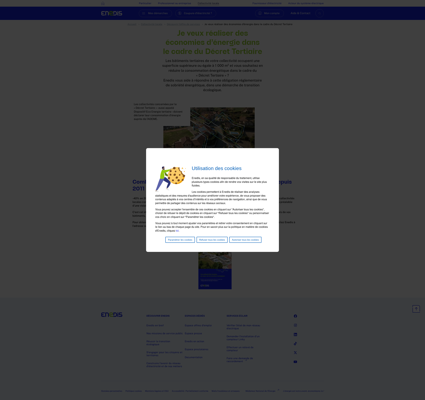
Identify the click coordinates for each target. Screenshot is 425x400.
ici (177, 230)
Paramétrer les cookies (180, 239)
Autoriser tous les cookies (245, 239)
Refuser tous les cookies (212, 239)
